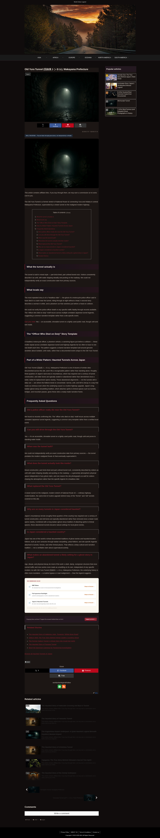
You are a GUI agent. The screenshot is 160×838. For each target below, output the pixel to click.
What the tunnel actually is (45, 217)
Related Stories (43, 256)
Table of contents (59, 212)
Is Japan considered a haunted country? (51, 250)
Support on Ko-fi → (91, 619)
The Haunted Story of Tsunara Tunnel (42, 644)
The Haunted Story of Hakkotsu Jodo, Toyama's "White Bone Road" (54, 634)
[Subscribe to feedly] (59, 686)
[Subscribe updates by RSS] (64, 686)
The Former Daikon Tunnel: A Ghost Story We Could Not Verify (52, 641)
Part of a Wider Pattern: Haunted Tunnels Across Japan (54, 226)
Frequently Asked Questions (45, 229)
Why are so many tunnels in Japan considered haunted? (56, 247)
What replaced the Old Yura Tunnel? (50, 244)
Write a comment (61, 813)
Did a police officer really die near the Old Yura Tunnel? (56, 232)
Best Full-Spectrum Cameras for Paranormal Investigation (50, 648)
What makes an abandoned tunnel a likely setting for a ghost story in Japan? (63, 253)
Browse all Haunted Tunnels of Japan (38, 654)
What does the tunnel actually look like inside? (53, 241)
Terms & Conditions (85, 832)
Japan (28, 662)
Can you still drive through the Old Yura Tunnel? (54, 235)
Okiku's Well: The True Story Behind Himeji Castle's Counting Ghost (54, 638)
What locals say (41, 220)
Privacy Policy (65, 832)
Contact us (96, 832)
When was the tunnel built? (47, 238)
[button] (80, 125)
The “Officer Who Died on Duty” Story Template (51, 223)
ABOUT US (74, 832)
